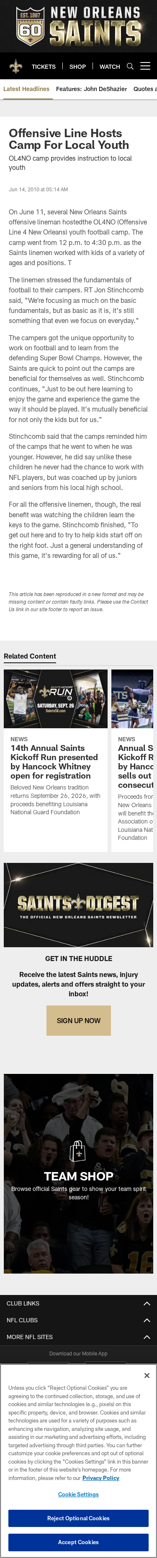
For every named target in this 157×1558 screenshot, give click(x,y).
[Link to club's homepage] (16, 62)
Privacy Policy (100, 1478)
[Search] (130, 66)
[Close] (147, 1375)
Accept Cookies (78, 1542)
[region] (78, 1461)
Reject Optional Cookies (78, 1518)
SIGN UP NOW (78, 1020)
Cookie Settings (78, 1494)
